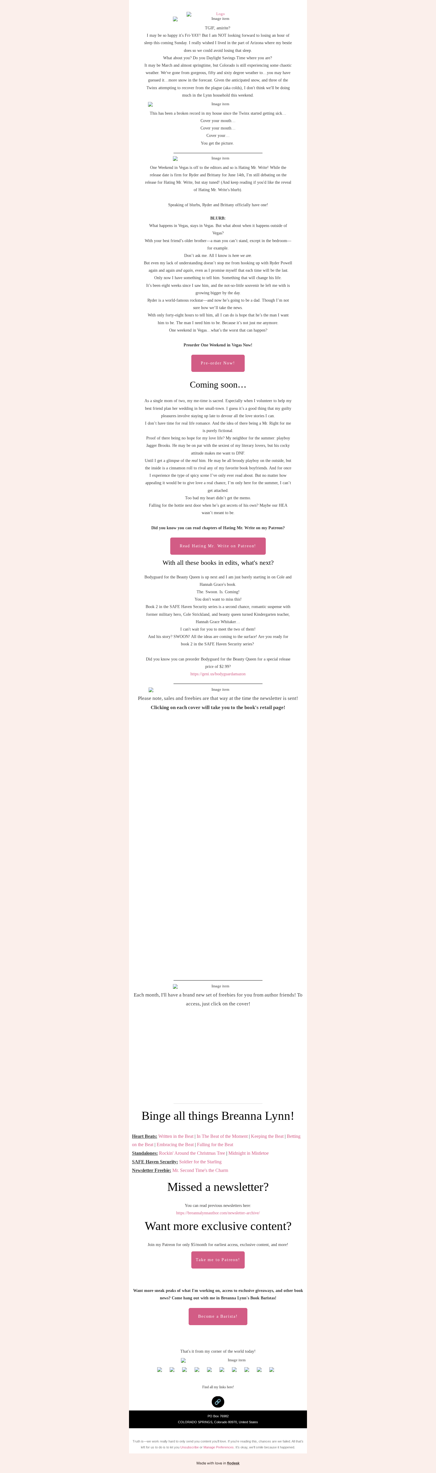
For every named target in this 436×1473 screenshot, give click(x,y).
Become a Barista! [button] (218, 1316)
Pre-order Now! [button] (218, 363)
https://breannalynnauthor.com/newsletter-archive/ (218, 1213)
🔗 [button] (218, 1402)
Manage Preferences (218, 1447)
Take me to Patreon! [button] (218, 1260)
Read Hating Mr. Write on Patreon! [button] (218, 546)
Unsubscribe (189, 1447)
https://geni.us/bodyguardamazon (218, 674)
